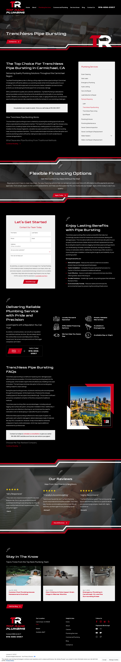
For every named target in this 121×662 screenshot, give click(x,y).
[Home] (15, 7)
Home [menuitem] (28, 7)
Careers (68, 629)
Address (13, 244)
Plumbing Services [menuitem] (45, 7)
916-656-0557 (106, 7)
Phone (12, 238)
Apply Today (59, 195)
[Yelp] (109, 621)
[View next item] (62, 517)
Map (37, 624)
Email (33, 238)
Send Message (31, 282)
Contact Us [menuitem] (91, 7)
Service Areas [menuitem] (75, 7)
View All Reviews (59, 523)
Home (68, 622)
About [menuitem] (34, 7)
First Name (14, 232)
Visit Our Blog (13, 606)
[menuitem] (96, 74)
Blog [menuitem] (83, 7)
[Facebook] (97, 621)
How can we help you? (17, 255)
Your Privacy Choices (27, 656)
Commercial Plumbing (73, 637)
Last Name (35, 232)
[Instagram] (101, 621)
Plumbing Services (72, 633)
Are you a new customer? (18, 250)
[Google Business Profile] (105, 621)
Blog (67, 641)
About (68, 626)
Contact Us (12, 42)
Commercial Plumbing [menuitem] (60, 7)
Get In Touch (14, 351)
